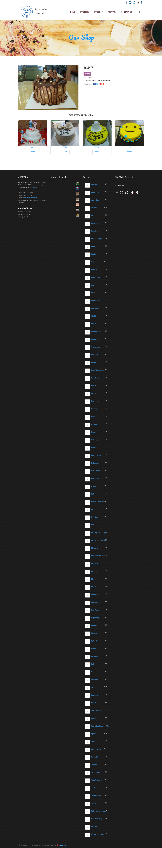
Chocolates (96, 80)
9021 (65, 147)
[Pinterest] (100, 84)
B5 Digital (63, 845)
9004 (97, 147)
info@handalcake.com (30, 197)
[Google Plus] (102, 84)
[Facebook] (94, 84)
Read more (33, 187)
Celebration (105, 80)
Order (87, 74)
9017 (33, 147)
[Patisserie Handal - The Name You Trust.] (35, 12)
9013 (129, 147)
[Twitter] (97, 84)
